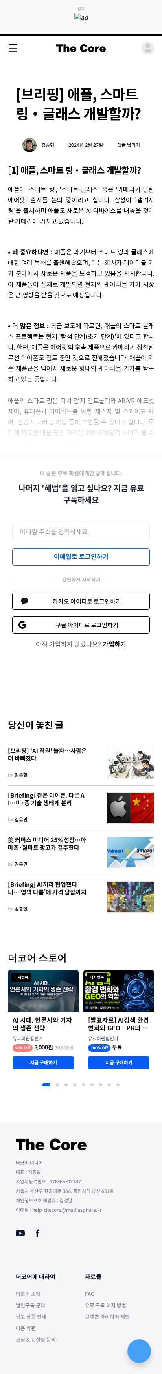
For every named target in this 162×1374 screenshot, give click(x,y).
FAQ (90, 1294)
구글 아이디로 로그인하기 (86, 625)
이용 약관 (26, 1328)
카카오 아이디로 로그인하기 (87, 601)
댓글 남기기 (128, 145)
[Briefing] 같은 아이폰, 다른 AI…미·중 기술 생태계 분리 (46, 799)
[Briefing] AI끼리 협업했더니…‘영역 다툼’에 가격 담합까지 (47, 888)
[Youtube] (20, 1233)
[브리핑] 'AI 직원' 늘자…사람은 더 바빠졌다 (47, 755)
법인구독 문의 (30, 1305)
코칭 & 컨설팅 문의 (36, 1339)
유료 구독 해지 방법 (105, 1305)
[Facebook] (37, 1233)
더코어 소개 (28, 1294)
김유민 (21, 820)
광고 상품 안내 (31, 1317)
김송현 (47, 145)
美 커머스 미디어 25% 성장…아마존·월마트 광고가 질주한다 (47, 844)
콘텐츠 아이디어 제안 (107, 1317)
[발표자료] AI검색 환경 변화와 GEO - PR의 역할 (118, 1024)
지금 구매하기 (43, 1063)
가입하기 (114, 644)
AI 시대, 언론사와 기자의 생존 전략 (42, 1024)
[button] (46, 1084)
